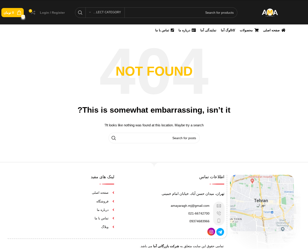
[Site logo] (270, 12)
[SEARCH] (80, 12)
